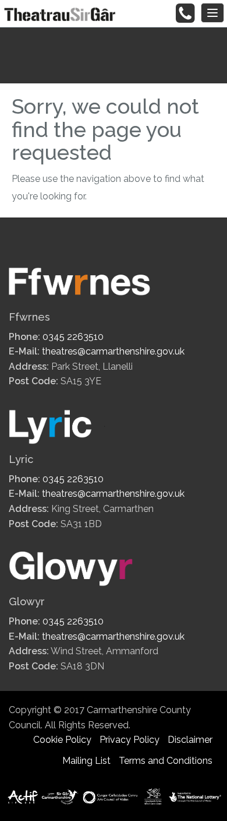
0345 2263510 (73, 336)
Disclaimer (190, 739)
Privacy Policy (129, 739)
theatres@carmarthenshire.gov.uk (113, 351)
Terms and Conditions (165, 760)
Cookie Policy (62, 739)
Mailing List (86, 760)
